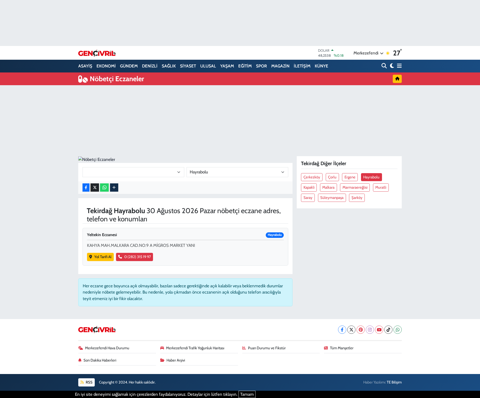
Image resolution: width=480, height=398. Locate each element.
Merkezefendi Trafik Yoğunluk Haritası (195, 348)
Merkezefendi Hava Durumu (107, 348)
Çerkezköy (312, 177)
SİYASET (188, 65)
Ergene (350, 177)
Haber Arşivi (175, 360)
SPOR (261, 65)
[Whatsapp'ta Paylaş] (104, 187)
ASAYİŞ (85, 65)
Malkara (328, 187)
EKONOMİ (106, 65)
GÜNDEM (129, 65)
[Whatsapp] (398, 330)
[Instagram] (370, 330)
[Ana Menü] (398, 66)
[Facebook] (342, 330)
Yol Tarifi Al (103, 257)
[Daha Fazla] (114, 187)
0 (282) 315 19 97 (137, 257)
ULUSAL (208, 65)
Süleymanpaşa (332, 197)
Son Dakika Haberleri (100, 360)
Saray (308, 197)
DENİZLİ (150, 65)
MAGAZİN (280, 65)
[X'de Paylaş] (94, 187)
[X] (351, 330)
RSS (88, 382)
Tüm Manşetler (342, 348)
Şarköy (357, 197)
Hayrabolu (371, 177)
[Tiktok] (388, 330)
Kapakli (309, 187)
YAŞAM (227, 65)
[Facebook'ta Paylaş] (86, 187)
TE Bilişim (394, 382)
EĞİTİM (245, 65)
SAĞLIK (169, 65)
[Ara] (385, 66)
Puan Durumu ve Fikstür (267, 348)
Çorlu (332, 177)
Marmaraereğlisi (355, 187)
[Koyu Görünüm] (391, 66)
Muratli (380, 187)
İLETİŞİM (302, 65)
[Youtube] (379, 330)
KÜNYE (321, 65)
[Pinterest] (360, 330)
